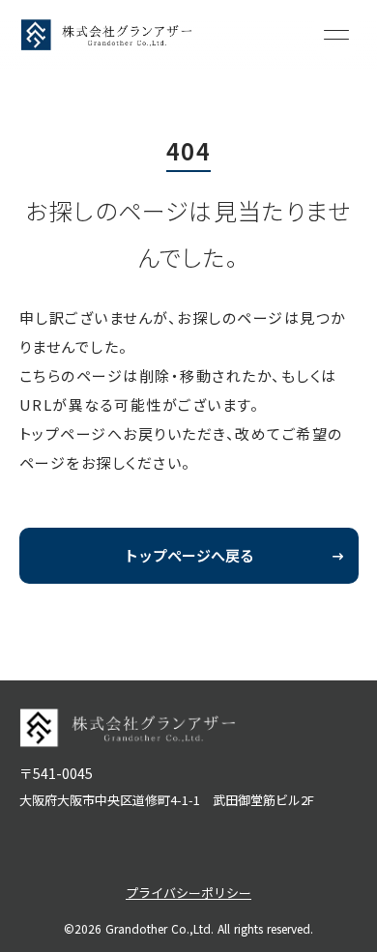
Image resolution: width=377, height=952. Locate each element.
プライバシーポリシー (188, 892)
